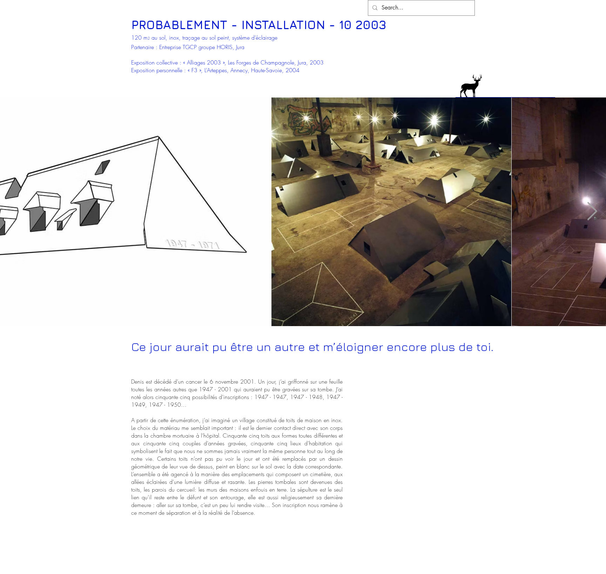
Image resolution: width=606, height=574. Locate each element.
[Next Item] (592, 211)
